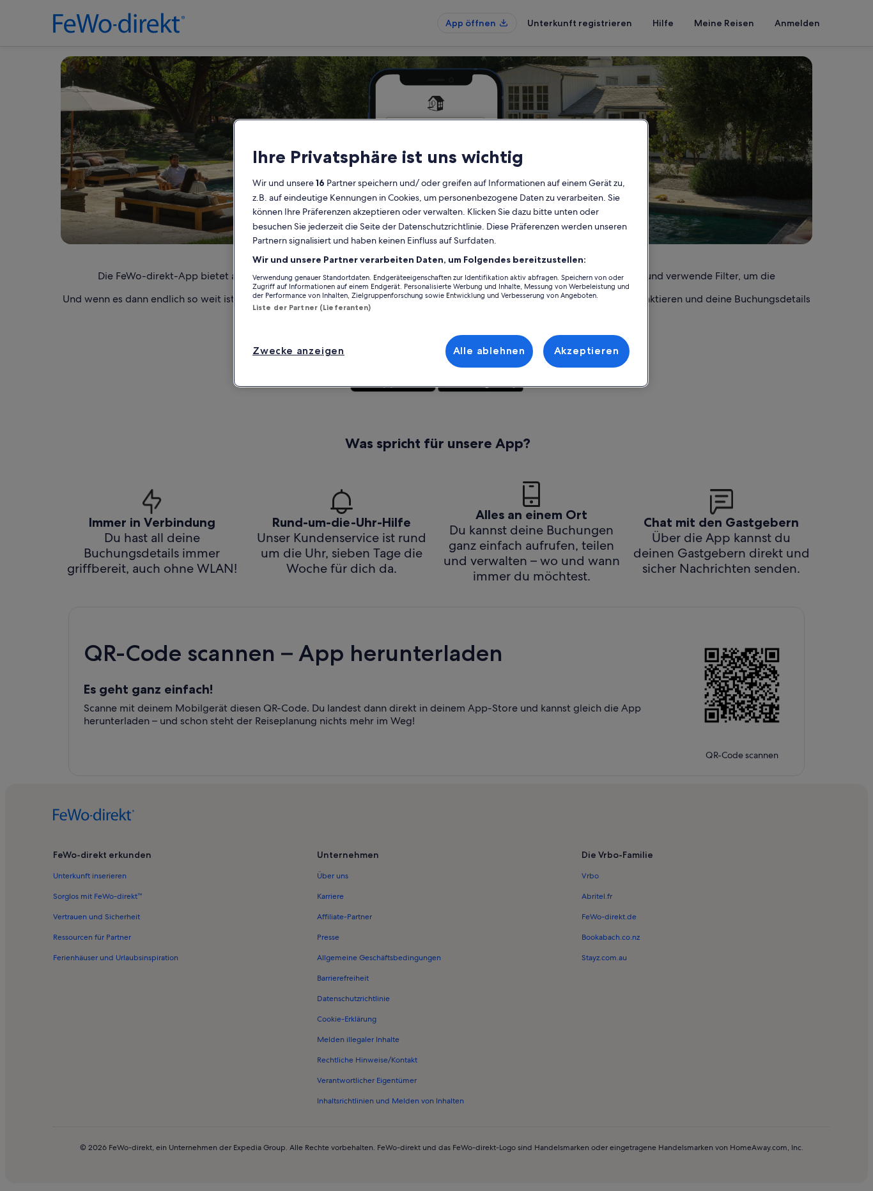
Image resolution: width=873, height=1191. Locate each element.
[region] (441, 253)
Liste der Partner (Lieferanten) (311, 307)
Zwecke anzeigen (298, 351)
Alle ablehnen (489, 351)
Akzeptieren (586, 351)
